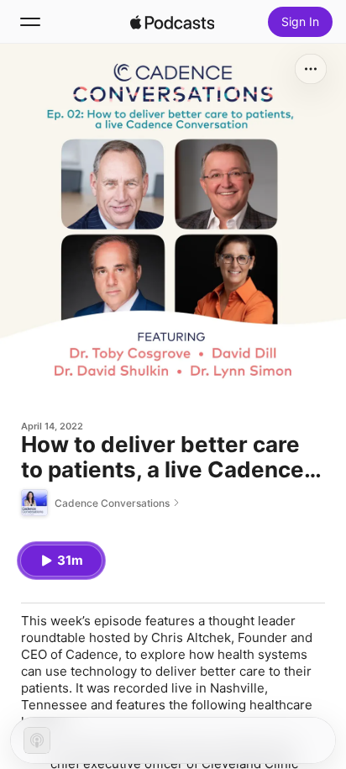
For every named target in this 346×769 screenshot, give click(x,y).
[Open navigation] (30, 21)
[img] (172, 21)
